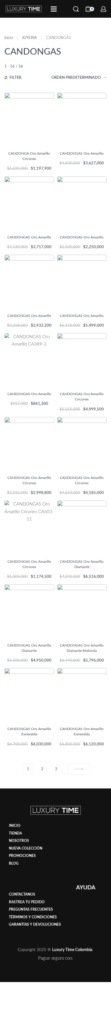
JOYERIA (29, 38)
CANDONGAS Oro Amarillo (82, 153)
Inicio (8, 38)
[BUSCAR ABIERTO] (76, 9)
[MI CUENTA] (103, 9)
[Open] (53, 9)
